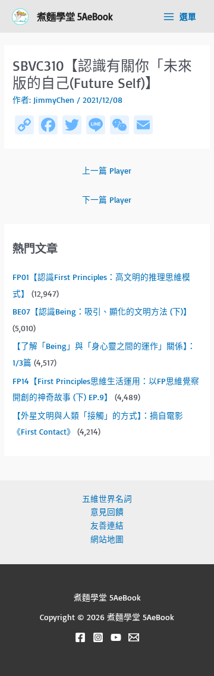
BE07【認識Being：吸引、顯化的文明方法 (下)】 (101, 311)
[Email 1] (133, 637)
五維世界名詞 (107, 498)
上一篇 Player (106, 170)
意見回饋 (107, 512)
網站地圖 (107, 539)
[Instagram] (98, 637)
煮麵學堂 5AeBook (75, 16)
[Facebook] (80, 637)
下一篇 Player (106, 199)
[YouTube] (116, 637)
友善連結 (107, 525)
